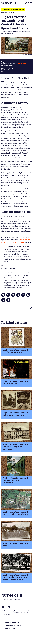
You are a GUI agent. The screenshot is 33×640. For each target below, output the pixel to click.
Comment (4, 12)
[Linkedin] (8, 607)
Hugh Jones (5, 62)
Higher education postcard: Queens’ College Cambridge (16, 513)
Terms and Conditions (13, 625)
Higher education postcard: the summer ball (15, 382)
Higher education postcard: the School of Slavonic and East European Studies (15, 577)
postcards (22, 63)
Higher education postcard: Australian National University (15, 480)
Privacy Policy (11, 628)
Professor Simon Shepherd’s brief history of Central (16, 240)
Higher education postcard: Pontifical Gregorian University (15, 447)
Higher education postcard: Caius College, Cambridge (15, 414)
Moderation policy (12, 622)
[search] (28, 3)
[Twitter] (26, 3)
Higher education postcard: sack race (15, 544)
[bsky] (4, 607)
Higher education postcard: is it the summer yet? (15, 351)
